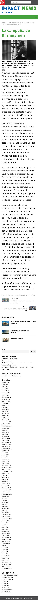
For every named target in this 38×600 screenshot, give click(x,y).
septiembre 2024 (7, 426)
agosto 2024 (5, 428)
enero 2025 (5, 418)
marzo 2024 (5, 436)
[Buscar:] (21, 2)
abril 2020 (5, 529)
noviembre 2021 (7, 490)
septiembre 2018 (7, 568)
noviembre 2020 (7, 515)
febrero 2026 (6, 393)
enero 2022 (5, 486)
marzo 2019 (5, 556)
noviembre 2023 (7, 444)
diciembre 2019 (6, 537)
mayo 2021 (5, 502)
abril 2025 (5, 411)
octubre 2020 (6, 517)
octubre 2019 (6, 541)
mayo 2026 (5, 387)
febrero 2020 (6, 533)
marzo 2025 (5, 413)
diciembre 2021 (6, 488)
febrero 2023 (6, 461)
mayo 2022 (5, 477)
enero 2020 (5, 535)
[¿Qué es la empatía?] (5, 340)
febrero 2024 (6, 438)
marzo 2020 (5, 531)
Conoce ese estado (7, 579)
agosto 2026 (5, 383)
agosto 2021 (5, 496)
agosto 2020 (5, 521)
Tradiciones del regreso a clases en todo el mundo (17, 363)
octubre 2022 (6, 469)
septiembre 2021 (7, 494)
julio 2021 (5, 498)
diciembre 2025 (6, 397)
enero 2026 (5, 395)
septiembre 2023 (7, 449)
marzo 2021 (5, 506)
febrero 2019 (6, 558)
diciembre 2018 (6, 562)
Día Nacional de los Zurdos (10, 359)
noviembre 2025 (7, 399)
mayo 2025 (5, 409)
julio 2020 (5, 523)
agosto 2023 (5, 451)
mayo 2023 (5, 455)
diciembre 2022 (6, 465)
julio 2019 (5, 548)
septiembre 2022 (7, 471)
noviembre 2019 (7, 539)
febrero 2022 (6, 484)
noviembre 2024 (7, 422)
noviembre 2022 (7, 467)
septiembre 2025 (7, 403)
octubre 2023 (6, 446)
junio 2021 (5, 500)
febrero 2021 (6, 508)
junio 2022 (5, 475)
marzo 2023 (5, 459)
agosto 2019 (5, 545)
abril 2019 (5, 554)
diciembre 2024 (6, 420)
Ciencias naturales (7, 577)
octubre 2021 (6, 492)
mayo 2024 (5, 432)
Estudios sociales (15, 22)
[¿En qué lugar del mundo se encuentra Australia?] (5, 323)
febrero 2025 (6, 416)
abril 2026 (5, 389)
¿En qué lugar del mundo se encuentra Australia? (23, 322)
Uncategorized (6, 591)
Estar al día (5, 581)
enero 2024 (5, 440)
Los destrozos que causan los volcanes (20, 331)
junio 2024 (5, 430)
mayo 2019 (5, 552)
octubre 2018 (6, 566)
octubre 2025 (6, 401)
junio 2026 (5, 385)
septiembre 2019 (7, 543)
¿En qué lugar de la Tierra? (10, 575)
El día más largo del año (9, 365)
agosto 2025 (5, 405)
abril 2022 (5, 479)
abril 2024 (5, 434)
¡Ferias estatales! (7, 361)
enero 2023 (5, 463)
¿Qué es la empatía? (17, 338)
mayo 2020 (5, 527)
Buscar (4, 349)
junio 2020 (5, 525)
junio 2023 (5, 453)
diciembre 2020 (6, 512)
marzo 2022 (5, 482)
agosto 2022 (5, 473)
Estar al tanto (6, 585)
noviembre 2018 (7, 564)
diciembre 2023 (6, 442)
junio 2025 (5, 407)
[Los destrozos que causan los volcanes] (5, 332)
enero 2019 (5, 560)
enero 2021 (5, 510)
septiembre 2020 (7, 519)
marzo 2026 (5, 391)
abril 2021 (5, 504)
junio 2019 (5, 550)
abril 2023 (5, 457)
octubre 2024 (6, 424)
